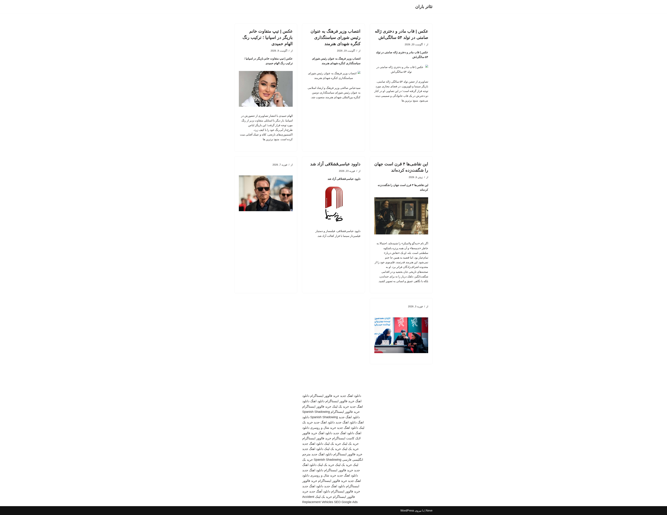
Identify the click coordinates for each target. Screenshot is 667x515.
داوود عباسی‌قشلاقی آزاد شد (335, 164)
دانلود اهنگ (317, 401)
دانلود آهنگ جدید (319, 491)
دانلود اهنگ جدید (350, 396)
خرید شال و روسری (323, 427)
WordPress (407, 510)
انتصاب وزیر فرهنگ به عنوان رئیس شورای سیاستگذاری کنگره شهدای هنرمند (335, 37)
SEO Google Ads (346, 502)
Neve (429, 510)
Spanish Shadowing (316, 411)
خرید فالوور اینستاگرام (324, 396)
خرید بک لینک (340, 406)
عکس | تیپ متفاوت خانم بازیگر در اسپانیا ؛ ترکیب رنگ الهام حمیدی (267, 37)
